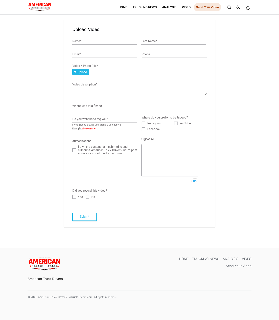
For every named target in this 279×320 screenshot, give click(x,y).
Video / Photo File (85, 66)
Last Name (149, 41)
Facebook (153, 129)
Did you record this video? (89, 190)
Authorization (81, 141)
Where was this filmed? (87, 105)
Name (76, 41)
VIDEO (186, 7)
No (93, 197)
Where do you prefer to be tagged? (165, 117)
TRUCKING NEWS (145, 7)
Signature (147, 139)
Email (76, 54)
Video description (84, 84)
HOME (123, 7)
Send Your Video (207, 7)
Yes (80, 197)
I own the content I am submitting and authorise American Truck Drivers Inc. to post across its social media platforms (107, 150)
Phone (146, 54)
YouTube (185, 123)
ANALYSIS (169, 7)
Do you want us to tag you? (90, 119)
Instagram (154, 123)
